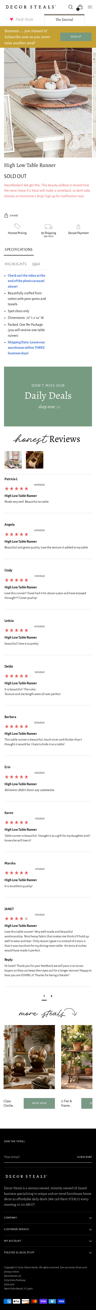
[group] (48, 495)
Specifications (19, 250)
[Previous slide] (10, 1061)
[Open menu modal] (89, 7)
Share (14, 215)
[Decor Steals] (31, 7)
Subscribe (84, 1157)
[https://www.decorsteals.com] (48, 396)
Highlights (16, 264)
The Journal (64, 19)
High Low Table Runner (20, 496)
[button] (13, 460)
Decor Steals (31, 1267)
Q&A (36, 264)
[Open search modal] (70, 7)
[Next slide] (86, 1061)
